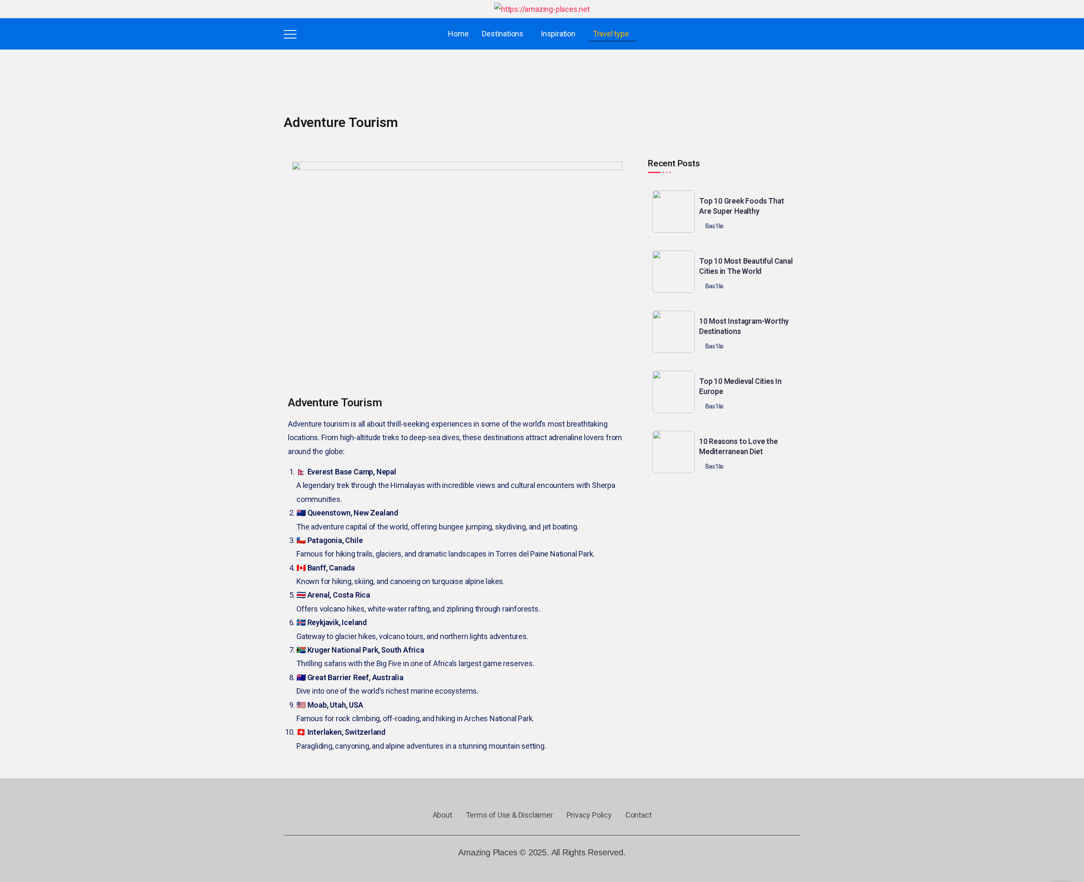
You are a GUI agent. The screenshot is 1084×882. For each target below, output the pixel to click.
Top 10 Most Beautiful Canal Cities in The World (746, 266)
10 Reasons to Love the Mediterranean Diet (738, 446)
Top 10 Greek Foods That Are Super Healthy (741, 206)
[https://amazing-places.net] (542, 8)
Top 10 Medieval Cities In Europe (740, 386)
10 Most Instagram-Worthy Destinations (744, 326)
